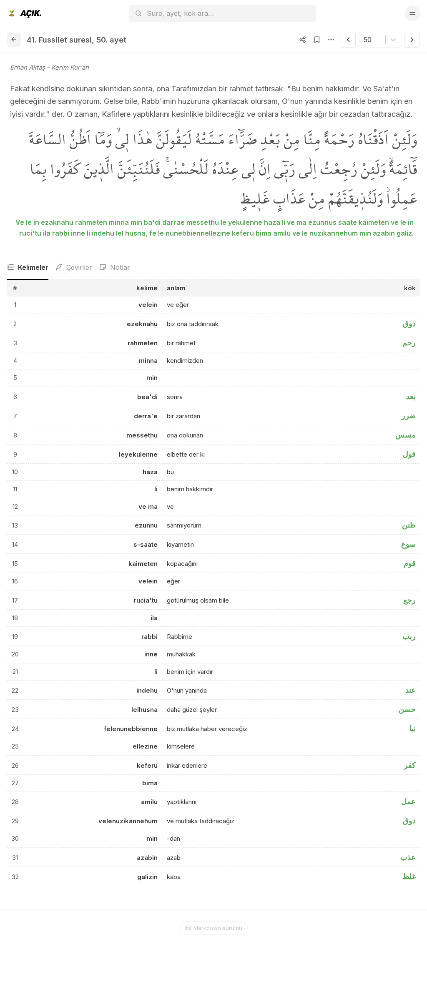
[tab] (27, 268)
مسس (405, 434)
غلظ (409, 876)
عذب (408, 857)
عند (410, 690)
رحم (409, 342)
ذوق (409, 323)
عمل (408, 801)
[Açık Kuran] (24, 13)
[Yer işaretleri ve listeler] (317, 40)
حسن (407, 709)
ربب (409, 636)
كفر (410, 765)
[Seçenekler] (331, 40)
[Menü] (412, 13)
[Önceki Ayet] (348, 40)
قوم (410, 563)
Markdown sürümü (217, 928)
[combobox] (365, 40)
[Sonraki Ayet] (411, 40)
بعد (411, 396)
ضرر (409, 415)
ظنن (409, 524)
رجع (409, 599)
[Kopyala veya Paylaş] (303, 40)
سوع (408, 544)
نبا (412, 728)
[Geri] (14, 40)
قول (409, 454)
